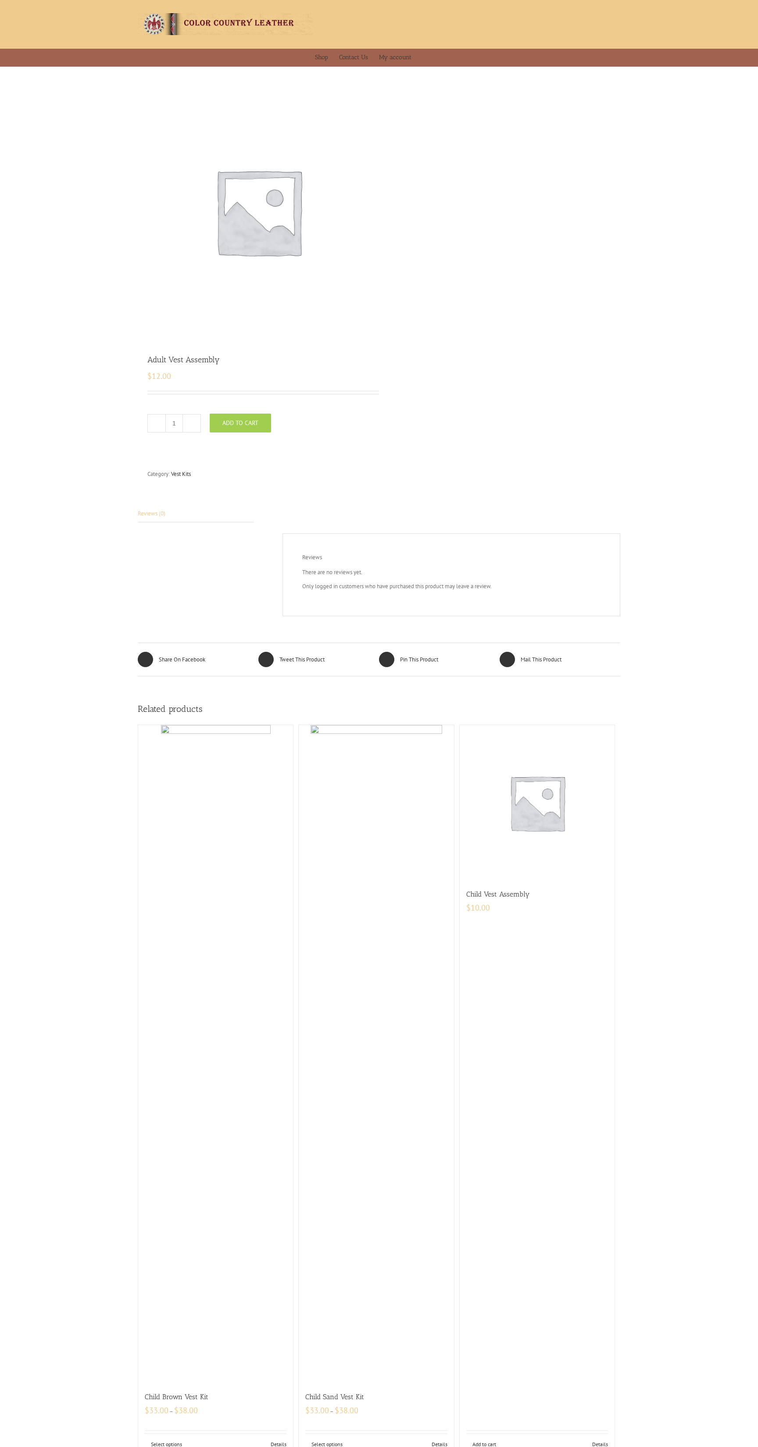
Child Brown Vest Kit (176, 1397)
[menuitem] (327, 57)
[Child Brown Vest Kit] (215, 1054)
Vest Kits (181, 474)
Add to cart (240, 423)
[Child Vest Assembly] (537, 802)
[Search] (440, 57)
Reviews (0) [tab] (151, 513)
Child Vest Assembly (497, 894)
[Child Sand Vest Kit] (376, 1054)
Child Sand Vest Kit (334, 1397)
